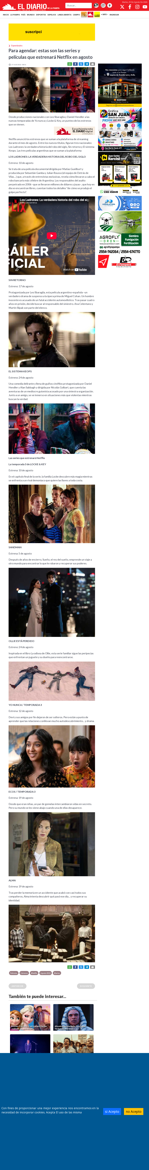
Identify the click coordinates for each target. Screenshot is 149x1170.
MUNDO (31, 14)
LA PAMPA (15, 14)
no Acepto (133, 1111)
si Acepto (112, 1111)
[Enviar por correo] (92, 64)
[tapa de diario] (103, 5)
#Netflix (34, 973)
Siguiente (86, 986)
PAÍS (23, 14)
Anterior (17, 986)
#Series (57, 973)
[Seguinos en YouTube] (145, 6)
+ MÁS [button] (104, 14)
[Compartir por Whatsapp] (69, 64)
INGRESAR (114, 14)
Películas (13, 973)
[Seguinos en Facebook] (129, 6)
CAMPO (76, 14)
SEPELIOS (51, 14)
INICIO (6, 14)
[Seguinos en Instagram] (137, 6)
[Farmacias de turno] (109, 5)
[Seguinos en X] (122, 6)
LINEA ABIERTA (64, 14)
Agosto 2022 (45, 973)
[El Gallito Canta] (96, 5)
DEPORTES (41, 14)
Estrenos (24, 973)
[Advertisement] (120, 41)
